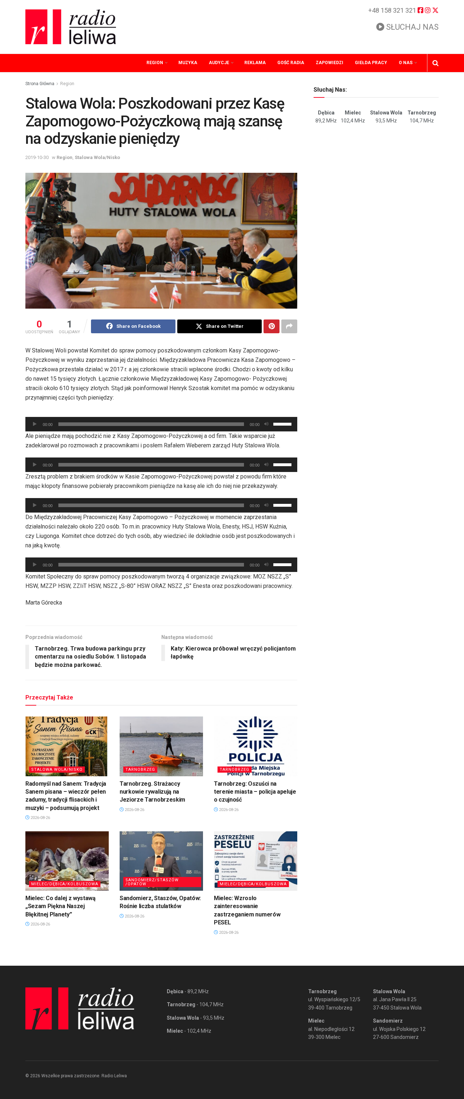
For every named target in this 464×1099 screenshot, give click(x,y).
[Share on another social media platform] (289, 326)
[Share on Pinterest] (271, 326)
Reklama (255, 62)
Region (154, 62)
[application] (161, 424)
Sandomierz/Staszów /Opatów (152, 882)
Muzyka (187, 62)
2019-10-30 (37, 157)
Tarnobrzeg (140, 769)
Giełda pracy (371, 62)
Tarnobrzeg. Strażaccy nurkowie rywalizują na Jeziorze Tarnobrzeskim (152, 791)
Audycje (219, 62)
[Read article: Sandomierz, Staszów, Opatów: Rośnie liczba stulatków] (161, 861)
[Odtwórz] (34, 424)
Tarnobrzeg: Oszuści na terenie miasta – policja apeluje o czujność (255, 791)
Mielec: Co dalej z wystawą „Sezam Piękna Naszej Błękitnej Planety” (60, 906)
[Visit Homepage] (70, 26)
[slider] (283, 423)
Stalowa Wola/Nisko (97, 157)
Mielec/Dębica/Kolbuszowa (64, 884)
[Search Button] (435, 63)
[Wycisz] (266, 424)
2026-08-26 (39, 817)
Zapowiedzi (329, 62)
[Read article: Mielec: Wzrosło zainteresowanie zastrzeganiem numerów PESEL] (255, 861)
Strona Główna (39, 83)
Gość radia (290, 62)
